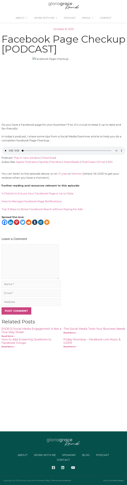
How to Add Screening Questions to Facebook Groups (26, 341)
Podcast (70, 17)
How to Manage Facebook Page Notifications (32, 201)
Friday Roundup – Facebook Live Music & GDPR (92, 341)
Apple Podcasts (26, 161)
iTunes (62, 173)
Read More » (8, 336)
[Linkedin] (10, 222)
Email (102, 161)
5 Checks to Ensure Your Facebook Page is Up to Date (37, 193)
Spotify (43, 161)
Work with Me (45, 455)
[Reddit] (28, 222)
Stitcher (77, 173)
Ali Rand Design (117, 480)
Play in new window (27, 157)
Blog (86, 455)
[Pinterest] (16, 222)
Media (86, 17)
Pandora (56, 161)
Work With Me (44, 17)
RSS (110, 161)
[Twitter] (22, 222)
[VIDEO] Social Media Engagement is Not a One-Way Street (31, 330)
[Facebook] (4, 222)
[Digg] (41, 222)
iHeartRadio (71, 161)
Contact (106, 17)
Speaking (69, 455)
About (20, 17)
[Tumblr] (34, 222)
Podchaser (88, 161)
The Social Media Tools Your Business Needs (94, 328)
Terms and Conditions (61, 480)
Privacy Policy (43, 480)
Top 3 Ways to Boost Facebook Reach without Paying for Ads (42, 209)
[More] (47, 222)
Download (49, 157)
